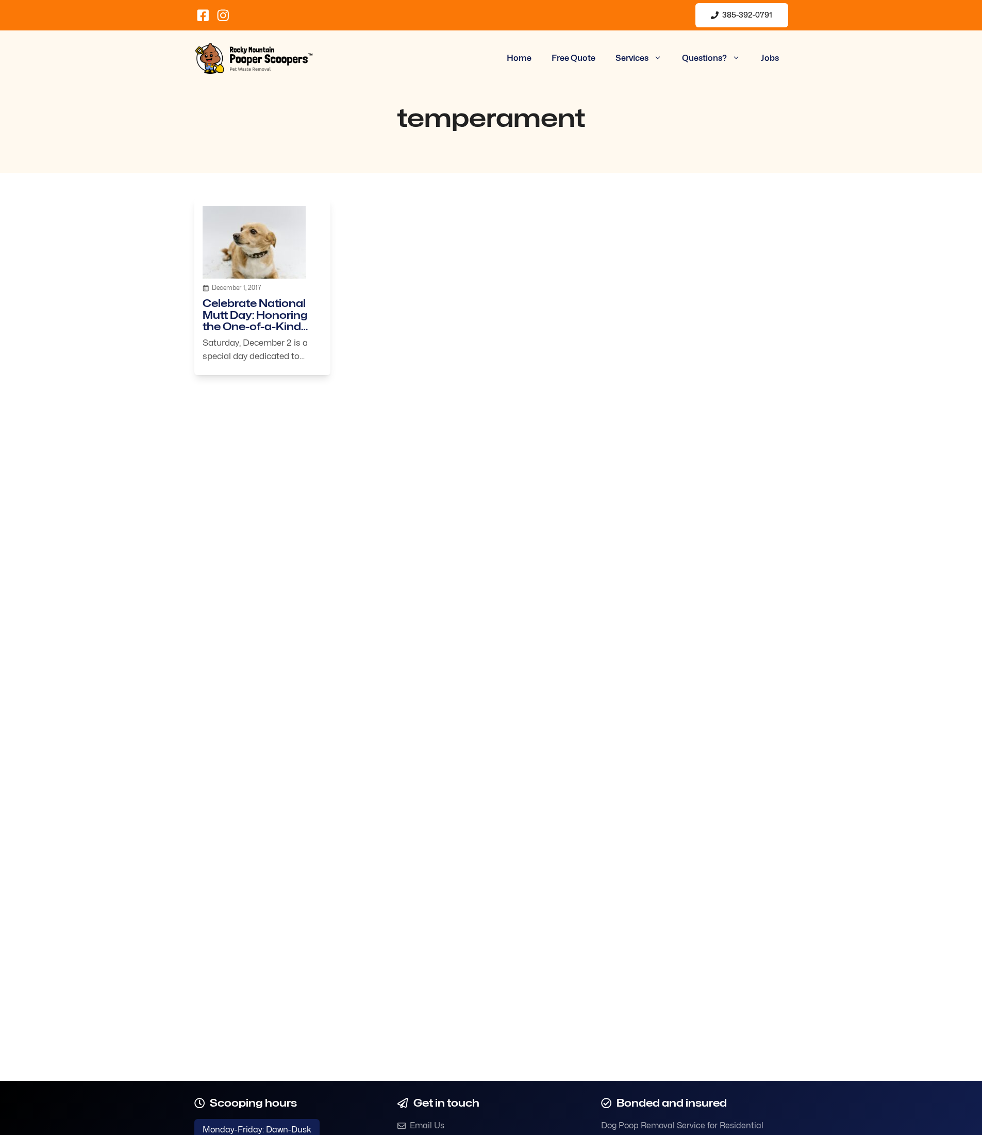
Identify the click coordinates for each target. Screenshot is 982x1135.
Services (631, 58)
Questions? (704, 58)
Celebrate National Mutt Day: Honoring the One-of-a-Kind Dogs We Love (255, 320)
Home (519, 58)
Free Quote (573, 58)
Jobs (770, 58)
